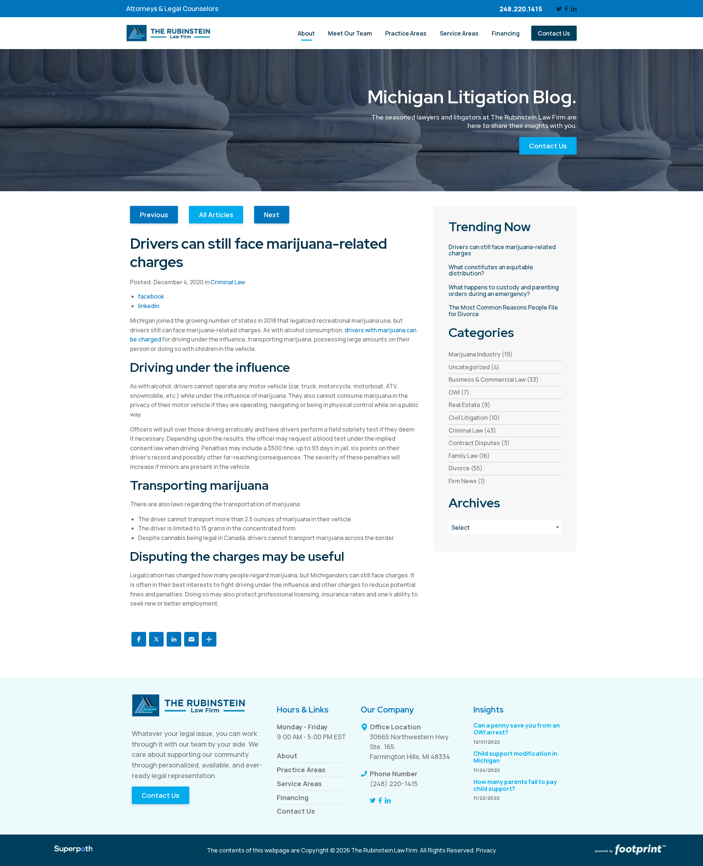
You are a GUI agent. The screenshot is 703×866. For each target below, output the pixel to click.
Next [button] (271, 214)
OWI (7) (459, 392)
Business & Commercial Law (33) (494, 379)
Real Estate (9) (469, 405)
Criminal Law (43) (472, 430)
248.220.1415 (520, 8)
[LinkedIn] (573, 9)
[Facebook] (566, 9)
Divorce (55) (466, 468)
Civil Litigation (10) (474, 418)
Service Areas (299, 783)
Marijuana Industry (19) (481, 354)
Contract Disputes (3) (479, 443)
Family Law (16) (469, 456)
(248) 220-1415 (394, 783)
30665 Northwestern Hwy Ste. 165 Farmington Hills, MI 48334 (410, 746)
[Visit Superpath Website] (73, 850)
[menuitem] (306, 33)
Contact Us (548, 145)
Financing (293, 797)
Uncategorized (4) (474, 367)
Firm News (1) (467, 481)
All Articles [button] (216, 214)
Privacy (486, 850)
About (287, 755)
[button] (138, 639)
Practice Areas (301, 769)
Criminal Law (228, 282)
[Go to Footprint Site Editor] (630, 850)
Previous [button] (154, 214)
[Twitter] (559, 9)
